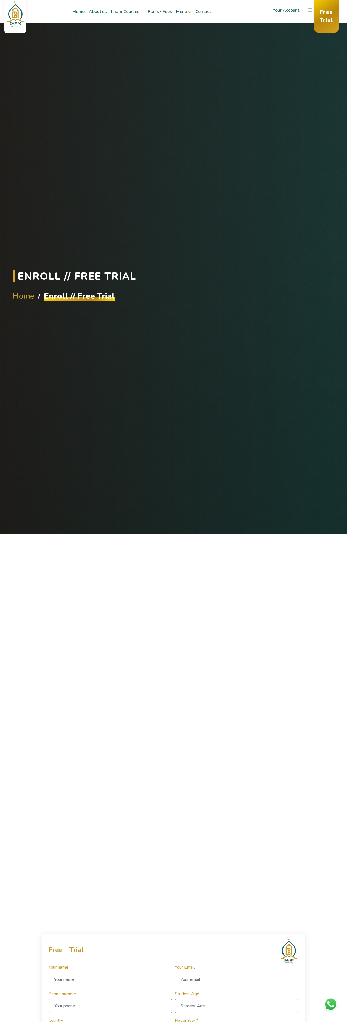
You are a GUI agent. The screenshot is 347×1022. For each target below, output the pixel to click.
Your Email (185, 967)
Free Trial (329, 16)
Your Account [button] (286, 10)
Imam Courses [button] (125, 12)
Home (79, 15)
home (23, 296)
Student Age (187, 994)
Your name (58, 967)
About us (98, 15)
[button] (310, 10)
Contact (204, 15)
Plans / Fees (159, 15)
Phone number (62, 994)
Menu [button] (181, 12)
